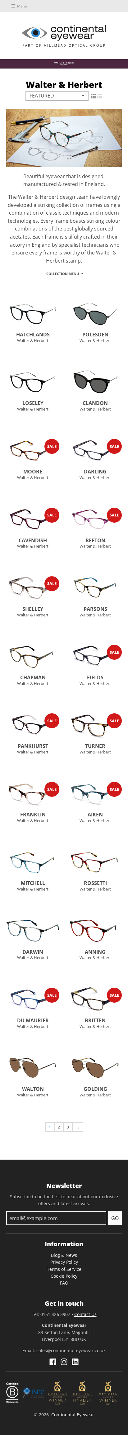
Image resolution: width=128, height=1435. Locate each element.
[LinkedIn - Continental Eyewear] (75, 1362)
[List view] (99, 96)
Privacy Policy (64, 1262)
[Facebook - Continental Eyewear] (53, 1362)
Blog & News (64, 1255)
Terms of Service (64, 1269)
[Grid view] (93, 96)
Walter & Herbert (32, 340)
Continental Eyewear (72, 1415)
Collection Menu (62, 273)
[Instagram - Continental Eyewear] (64, 1362)
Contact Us (85, 1314)
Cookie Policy (64, 1276)
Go (115, 1218)
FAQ (64, 1283)
